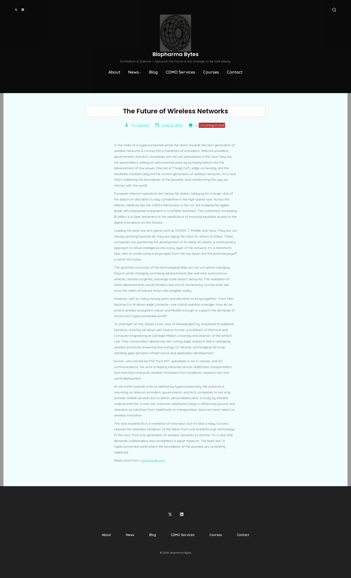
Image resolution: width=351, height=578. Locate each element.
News (133, 72)
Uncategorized (211, 125)
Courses (211, 72)
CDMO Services (180, 72)
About (114, 72)
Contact (235, 72)
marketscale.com (152, 460)
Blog (153, 72)
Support (143, 125)
